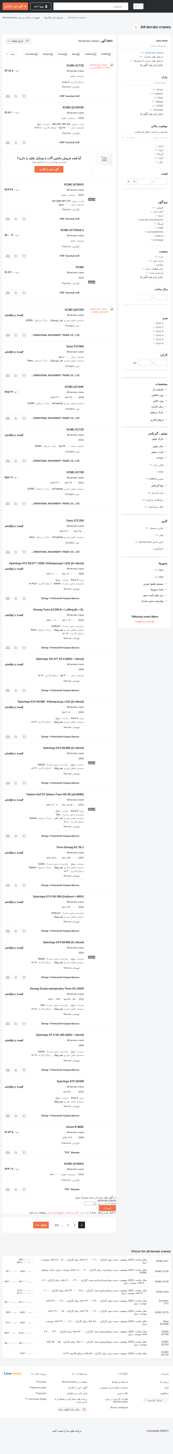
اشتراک (107, 1208)
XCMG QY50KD (74, 184)
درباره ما (164, 1381)
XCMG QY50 (162, 1281)
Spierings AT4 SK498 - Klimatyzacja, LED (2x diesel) (51, 701)
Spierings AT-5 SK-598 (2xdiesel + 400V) (58, 896)
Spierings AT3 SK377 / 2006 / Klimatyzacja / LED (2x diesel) (46, 563)
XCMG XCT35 (75, 65)
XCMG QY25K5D (73, 107)
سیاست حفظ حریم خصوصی (114, 1387)
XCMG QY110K (74, 386)
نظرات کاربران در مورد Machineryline (116, 1400)
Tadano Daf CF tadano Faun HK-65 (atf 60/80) (55, 794)
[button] (16, 96)
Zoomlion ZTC (164, 1302)
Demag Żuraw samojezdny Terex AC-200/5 (57, 988)
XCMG (80, 267)
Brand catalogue (119, 1407)
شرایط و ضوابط (120, 1381)
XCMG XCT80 (75, 472)
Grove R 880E (75, 1127)
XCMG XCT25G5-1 (72, 230)
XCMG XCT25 (75, 429)
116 (56, 1225)
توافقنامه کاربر (53, 1212)
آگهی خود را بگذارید (49, 169)
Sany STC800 (75, 346)
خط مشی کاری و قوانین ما (75, 1212)
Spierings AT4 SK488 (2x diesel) (63, 748)
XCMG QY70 (162, 1312)
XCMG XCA (162, 1291)
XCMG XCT (162, 1261)
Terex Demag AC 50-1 (70, 847)
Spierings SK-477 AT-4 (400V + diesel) (60, 658)
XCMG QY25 (162, 1271)
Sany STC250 (75, 520)
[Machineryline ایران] (158, 6)
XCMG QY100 (165, 1343)
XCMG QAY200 (74, 309)
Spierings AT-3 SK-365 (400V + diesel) (60, 1034)
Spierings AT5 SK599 (70, 1081)
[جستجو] (125, 6)
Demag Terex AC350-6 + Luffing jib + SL (58, 609)
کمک (166, 1387)
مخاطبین (164, 1393)
